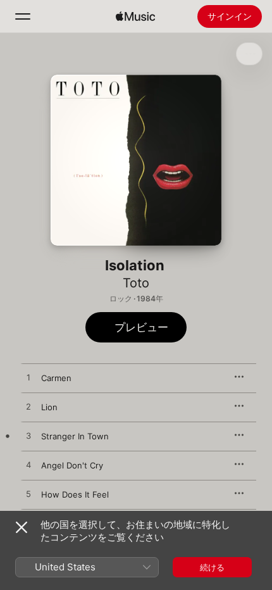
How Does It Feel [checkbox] (75, 494)
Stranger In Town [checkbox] (75, 436)
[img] (135, 16)
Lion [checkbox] (49, 407)
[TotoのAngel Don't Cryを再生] (28, 465)
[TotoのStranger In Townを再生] (28, 436)
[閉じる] (21, 527)
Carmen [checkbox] (56, 378)
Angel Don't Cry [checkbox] (72, 465)
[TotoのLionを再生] (28, 407)
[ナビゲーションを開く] (23, 16)
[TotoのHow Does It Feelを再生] (28, 494)
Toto (136, 283)
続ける (212, 567)
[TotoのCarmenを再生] (28, 378)
